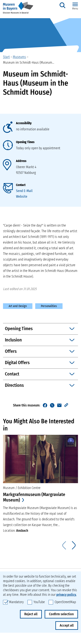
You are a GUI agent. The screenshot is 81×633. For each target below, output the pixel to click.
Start (6, 57)
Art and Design (18, 306)
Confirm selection (61, 614)
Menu (75, 8)
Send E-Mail (24, 191)
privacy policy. (66, 595)
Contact (20, 185)
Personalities (49, 306)
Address (21, 161)
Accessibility (23, 123)
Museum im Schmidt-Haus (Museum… (28, 62)
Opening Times (25, 142)
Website (21, 196)
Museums (19, 57)
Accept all (67, 625)
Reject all (30, 614)
